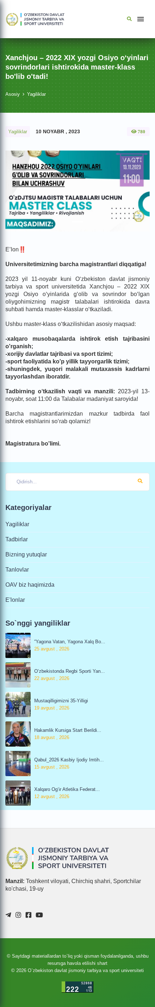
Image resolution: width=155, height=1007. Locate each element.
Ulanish (79, 978)
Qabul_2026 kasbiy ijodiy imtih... (69, 759)
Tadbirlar (16, 539)
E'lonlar (15, 600)
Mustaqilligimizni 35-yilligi (61, 700)
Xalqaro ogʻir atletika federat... (67, 789)
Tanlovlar (17, 570)
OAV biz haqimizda (29, 585)
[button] (16, 191)
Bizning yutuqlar (26, 554)
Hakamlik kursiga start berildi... (67, 730)
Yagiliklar (36, 94)
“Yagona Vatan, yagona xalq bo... (69, 641)
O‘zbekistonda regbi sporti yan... (69, 671)
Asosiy (12, 94)
